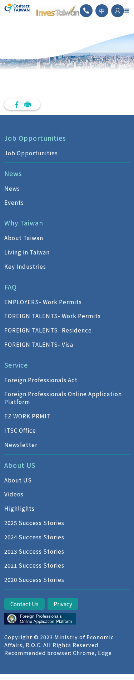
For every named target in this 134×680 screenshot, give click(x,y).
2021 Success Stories (34, 565)
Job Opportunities (31, 153)
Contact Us (24, 604)
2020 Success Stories (34, 579)
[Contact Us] (86, 10)
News (12, 188)
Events (14, 202)
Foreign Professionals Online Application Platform (63, 398)
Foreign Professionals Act (41, 380)
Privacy (63, 604)
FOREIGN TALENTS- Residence (48, 330)
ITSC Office (20, 430)
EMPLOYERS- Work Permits (43, 302)
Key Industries (25, 266)
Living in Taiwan (27, 252)
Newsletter (21, 444)
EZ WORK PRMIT (27, 416)
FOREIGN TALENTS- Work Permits (52, 316)
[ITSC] (40, 619)
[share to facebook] (16, 104)
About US (18, 480)
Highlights (19, 508)
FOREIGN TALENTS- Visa (38, 344)
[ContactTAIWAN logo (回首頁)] (17, 10)
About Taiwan (23, 238)
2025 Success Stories (34, 522)
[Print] (27, 104)
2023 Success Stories (34, 551)
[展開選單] (127, 10)
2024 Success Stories (34, 537)
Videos (14, 494)
